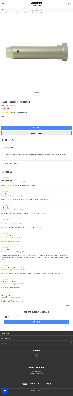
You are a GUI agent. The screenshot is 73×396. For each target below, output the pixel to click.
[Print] (9, 140)
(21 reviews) (12, 112)
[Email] (6, 140)
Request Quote (36, 133)
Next (67, 305)
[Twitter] (13, 140)
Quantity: (4, 116)
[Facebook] (2, 140)
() (71, 4)
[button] (21, 112)
